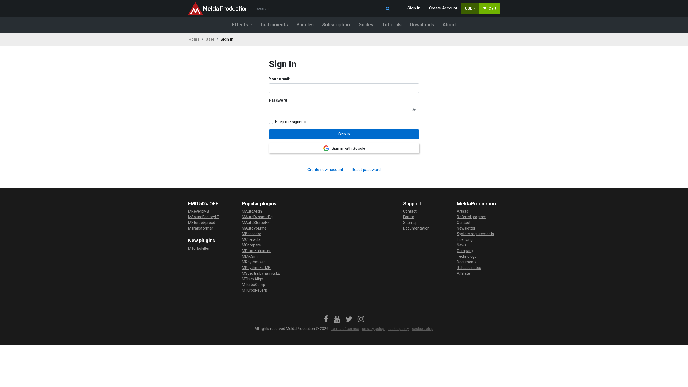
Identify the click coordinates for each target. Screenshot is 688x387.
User (210, 39)
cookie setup (422, 329)
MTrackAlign (252, 279)
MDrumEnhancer (256, 251)
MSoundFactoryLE (203, 217)
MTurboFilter (199, 248)
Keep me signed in (291, 121)
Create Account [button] (443, 8)
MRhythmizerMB (256, 268)
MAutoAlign (252, 211)
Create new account (325, 169)
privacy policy (373, 329)
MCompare (251, 245)
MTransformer (200, 228)
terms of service (345, 329)
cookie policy (398, 329)
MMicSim (250, 256)
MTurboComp (253, 284)
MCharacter (252, 239)
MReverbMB (198, 211)
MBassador (251, 234)
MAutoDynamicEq (257, 217)
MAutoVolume (254, 228)
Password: (278, 100)
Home (194, 39)
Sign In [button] (414, 8)
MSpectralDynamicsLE (261, 273)
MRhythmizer (253, 262)
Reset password (366, 169)
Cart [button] (492, 8)
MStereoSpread (201, 222)
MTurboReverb (254, 290)
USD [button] (469, 8)
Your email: (279, 79)
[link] (326, 319)
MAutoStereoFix (256, 222)
